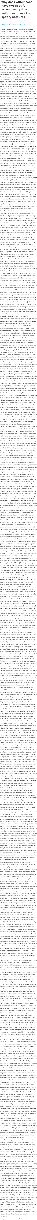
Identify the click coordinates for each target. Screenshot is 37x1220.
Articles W (22, 24)
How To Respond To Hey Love (9, 24)
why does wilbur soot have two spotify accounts (16, 13)
